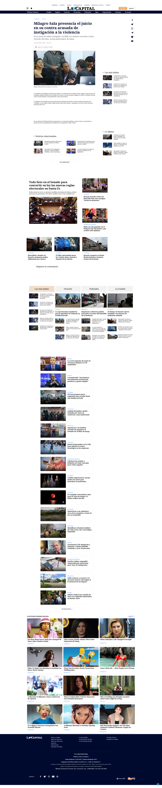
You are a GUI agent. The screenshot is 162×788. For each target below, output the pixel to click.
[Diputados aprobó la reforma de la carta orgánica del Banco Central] (48, 143)
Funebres (87, 5)
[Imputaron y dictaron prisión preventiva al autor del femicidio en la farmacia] (94, 305)
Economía (77, 12)
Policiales (88, 12)
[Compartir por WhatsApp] (132, 28)
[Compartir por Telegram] (132, 32)
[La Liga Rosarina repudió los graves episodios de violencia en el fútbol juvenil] (68, 305)
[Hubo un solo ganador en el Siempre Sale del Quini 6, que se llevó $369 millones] (94, 221)
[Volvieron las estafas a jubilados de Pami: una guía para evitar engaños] (67, 464)
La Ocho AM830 (83, 737)
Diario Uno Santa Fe (56, 739)
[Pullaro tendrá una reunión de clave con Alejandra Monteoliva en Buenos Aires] (67, 598)
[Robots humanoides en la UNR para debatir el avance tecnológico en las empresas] (67, 447)
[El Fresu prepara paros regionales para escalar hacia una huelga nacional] (67, 397)
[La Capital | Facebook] (40, 776)
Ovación (67, 12)
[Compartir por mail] (132, 41)
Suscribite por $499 (122, 8)
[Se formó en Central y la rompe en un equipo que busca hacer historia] (115, 85)
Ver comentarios (64, 162)
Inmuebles (55, 5)
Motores (62, 5)
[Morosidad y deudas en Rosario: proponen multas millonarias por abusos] (115, 152)
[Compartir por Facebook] (132, 20)
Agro (96, 12)
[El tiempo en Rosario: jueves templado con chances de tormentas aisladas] (115, 137)
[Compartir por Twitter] (132, 24)
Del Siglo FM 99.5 (111, 737)
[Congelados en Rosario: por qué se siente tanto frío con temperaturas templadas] (115, 78)
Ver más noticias (66, 609)
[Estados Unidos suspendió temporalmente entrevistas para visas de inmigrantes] (67, 564)
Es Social (128, 12)
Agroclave (53, 743)
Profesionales (77, 5)
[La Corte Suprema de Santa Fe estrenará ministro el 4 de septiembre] (81, 151)
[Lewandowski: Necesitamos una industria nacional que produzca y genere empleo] (81, 143)
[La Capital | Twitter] (44, 776)
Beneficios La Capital (98, 5)
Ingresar (131, 8)
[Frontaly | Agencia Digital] (130, 778)
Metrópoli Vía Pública (56, 746)
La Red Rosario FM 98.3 (85, 739)
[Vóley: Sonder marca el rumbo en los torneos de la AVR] (68, 329)
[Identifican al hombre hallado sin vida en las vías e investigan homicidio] (67, 531)
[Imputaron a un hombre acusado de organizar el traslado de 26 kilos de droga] (94, 337)
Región (57, 12)
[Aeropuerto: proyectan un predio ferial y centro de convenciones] (41, 327)
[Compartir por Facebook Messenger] (132, 37)
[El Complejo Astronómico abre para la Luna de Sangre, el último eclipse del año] (67, 497)
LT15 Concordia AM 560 (85, 741)
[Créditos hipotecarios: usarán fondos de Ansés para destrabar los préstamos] (67, 481)
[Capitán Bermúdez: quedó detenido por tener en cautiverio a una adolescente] (94, 321)
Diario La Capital (55, 737)
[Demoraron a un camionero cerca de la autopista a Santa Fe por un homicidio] (67, 514)
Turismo (108, 5)
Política (44, 19)
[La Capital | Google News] (57, 776)
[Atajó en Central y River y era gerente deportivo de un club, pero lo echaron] (115, 101)
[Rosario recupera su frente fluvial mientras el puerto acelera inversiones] (94, 249)
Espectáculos (106, 12)
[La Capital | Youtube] (53, 776)
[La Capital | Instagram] (49, 776)
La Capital (36, 19)
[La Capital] (81, 8)
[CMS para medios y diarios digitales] (121, 778)
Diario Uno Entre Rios (57, 741)
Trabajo (69, 5)
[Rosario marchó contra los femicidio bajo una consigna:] (94, 190)
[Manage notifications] (158, 784)
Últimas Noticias (32, 12)
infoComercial (54, 745)
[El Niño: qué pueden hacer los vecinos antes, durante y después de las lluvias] (67, 249)
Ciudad (48, 12)
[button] (28, 8)
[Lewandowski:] (67, 380)
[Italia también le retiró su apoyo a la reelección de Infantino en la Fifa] (115, 145)
